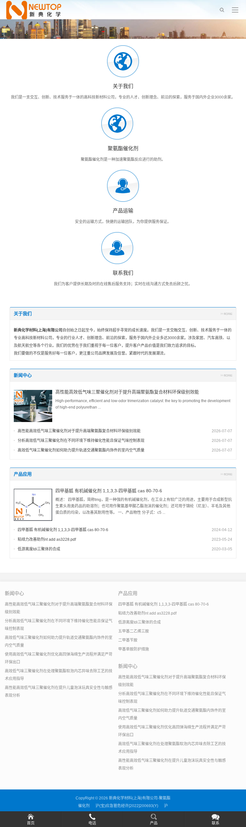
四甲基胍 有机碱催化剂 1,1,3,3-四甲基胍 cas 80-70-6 (108, 490)
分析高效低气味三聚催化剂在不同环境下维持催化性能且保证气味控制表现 (81, 440)
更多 (226, 313)
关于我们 (23, 313)
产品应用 (23, 474)
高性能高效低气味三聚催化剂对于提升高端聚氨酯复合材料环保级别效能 (127, 391)
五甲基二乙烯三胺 (133, 631)
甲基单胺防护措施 (133, 649)
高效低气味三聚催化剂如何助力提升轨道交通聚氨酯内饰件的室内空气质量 (81, 450)
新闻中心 (23, 375)
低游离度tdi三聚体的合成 (39, 549)
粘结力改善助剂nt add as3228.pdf (47, 539)
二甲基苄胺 (127, 640)
